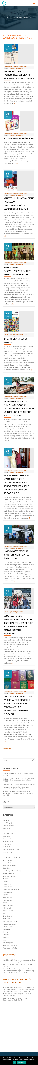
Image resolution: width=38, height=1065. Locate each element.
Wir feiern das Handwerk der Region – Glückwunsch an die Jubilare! (15, 999)
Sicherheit (6, 932)
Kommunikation (8, 887)
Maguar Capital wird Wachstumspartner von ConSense (17, 965)
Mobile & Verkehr (8, 911)
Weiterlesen (21, 1062)
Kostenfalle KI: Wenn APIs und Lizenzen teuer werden (18, 775)
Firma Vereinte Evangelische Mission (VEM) (16, 66)
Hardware (6, 879)
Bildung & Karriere (9, 834)
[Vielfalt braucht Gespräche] (12, 121)
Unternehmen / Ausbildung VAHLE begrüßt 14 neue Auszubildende (18, 995)
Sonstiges (6, 937)
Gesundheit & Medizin (10, 876)
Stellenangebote (8, 943)
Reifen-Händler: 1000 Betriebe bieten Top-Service (19, 784)
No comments (19, 68)
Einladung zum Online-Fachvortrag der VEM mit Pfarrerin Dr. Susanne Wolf (19, 75)
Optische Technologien (10, 921)
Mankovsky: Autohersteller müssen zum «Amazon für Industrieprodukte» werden (16, 788)
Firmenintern (7, 868)
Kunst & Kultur (7, 892)
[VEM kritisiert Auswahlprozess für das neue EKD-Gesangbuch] (19, 251)
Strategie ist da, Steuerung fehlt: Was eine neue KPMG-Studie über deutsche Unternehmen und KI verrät (18, 780)
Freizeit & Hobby (8, 873)
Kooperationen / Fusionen (11, 889)
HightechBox (10, 955)
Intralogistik (7, 884)
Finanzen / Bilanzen (9, 865)
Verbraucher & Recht (10, 948)
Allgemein (6, 820)
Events (5, 855)
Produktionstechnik (9, 924)
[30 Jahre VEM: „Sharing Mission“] (11, 321)
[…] (14, 103)
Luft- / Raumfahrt (8, 897)
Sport (4, 940)
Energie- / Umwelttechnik (11, 849)
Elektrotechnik (7, 847)
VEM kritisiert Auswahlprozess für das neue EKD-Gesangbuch (17, 271)
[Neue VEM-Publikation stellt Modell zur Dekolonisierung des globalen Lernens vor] (10, 180)
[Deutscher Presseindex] (4, 3)
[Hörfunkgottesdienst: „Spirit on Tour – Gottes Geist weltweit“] (19, 534)
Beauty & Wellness (9, 831)
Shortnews (6, 929)
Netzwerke (6, 919)
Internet (5, 881)
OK (15, 1062)
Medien (12, 68)
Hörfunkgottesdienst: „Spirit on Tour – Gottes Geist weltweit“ (16, 555)
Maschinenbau (7, 900)
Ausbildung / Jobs (8, 823)
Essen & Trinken (8, 852)
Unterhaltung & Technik (11, 945)
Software (6, 935)
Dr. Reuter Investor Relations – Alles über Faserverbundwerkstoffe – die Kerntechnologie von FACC (18, 793)
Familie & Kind (7, 860)
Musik (5, 913)
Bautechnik (6, 828)
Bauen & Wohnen (8, 826)
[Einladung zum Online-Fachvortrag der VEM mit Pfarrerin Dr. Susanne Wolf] (11, 54)
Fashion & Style (8, 863)
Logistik (5, 895)
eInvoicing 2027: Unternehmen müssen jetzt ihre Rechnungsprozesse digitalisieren (19, 961)
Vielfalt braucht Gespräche (19, 138)
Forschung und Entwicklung (12, 871)
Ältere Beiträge (7, 748)
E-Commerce (7, 844)
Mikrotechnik (7, 908)
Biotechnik (6, 836)
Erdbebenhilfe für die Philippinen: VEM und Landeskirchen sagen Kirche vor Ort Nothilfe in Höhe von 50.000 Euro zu (19, 408)
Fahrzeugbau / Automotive (11, 857)
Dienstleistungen (8, 842)
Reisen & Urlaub (8, 927)
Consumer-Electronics (10, 839)
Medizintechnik (8, 905)
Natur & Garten (8, 916)
